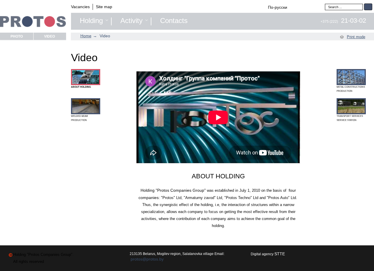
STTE (279, 253)
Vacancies (80, 6)
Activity (131, 20)
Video (49, 36)
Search (368, 6)
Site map (104, 6)
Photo (17, 36)
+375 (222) (343, 22)
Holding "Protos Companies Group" (173, 190)
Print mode (356, 37)
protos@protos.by (147, 259)
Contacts (174, 20)
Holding (91, 20)
